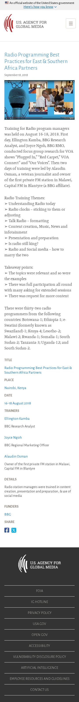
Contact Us (39, 689)
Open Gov (40, 635)
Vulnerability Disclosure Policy (39, 657)
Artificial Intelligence (39, 667)
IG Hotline (39, 602)
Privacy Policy (40, 613)
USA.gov (39, 624)
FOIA (39, 591)
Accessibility (39, 646)
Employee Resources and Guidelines (40, 678)
